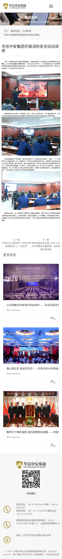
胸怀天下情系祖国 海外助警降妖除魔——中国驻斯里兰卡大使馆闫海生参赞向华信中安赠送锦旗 (31, 408)
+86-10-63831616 (35, 504)
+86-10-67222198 (24, 514)
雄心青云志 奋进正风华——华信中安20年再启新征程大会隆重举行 (31, 345)
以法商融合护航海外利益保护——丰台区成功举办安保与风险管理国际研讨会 (31, 281)
